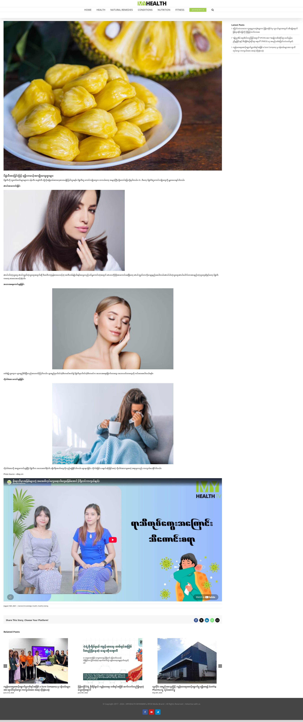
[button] (213, 9)
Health (34, 606)
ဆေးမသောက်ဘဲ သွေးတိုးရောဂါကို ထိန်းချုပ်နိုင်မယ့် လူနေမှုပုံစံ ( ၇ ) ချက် (185, 686)
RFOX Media (153, 704)
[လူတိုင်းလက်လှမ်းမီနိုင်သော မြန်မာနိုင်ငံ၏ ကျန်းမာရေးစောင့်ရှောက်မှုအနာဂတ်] (112, 639)
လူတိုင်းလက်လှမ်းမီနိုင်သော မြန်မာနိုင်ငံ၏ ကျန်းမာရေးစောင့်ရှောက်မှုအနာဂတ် (112, 686)
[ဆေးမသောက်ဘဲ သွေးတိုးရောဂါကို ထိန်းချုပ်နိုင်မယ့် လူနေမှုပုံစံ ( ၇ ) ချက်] (187, 639)
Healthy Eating (43, 606)
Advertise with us (192, 704)
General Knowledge (25, 606)
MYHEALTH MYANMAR (136, 704)
